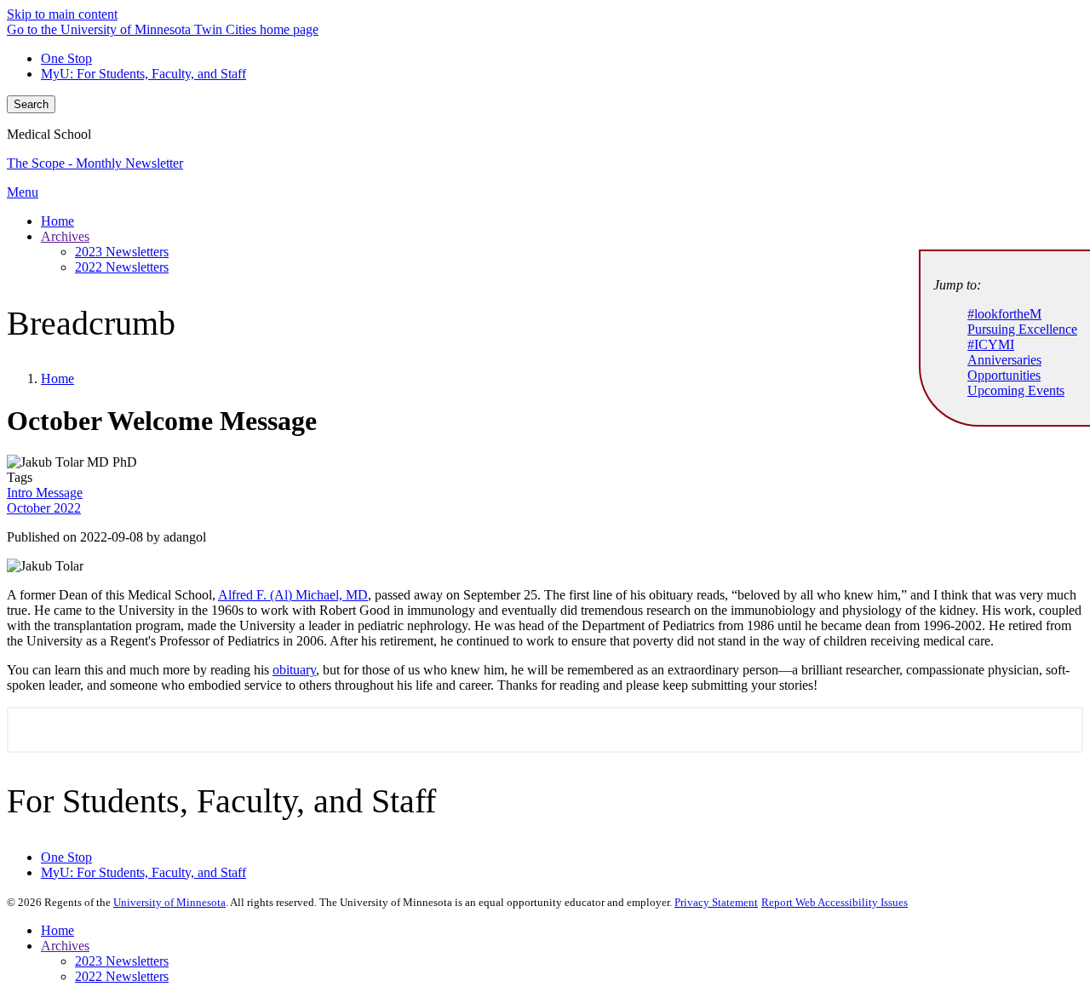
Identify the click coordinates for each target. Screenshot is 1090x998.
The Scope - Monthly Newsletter (95, 163)
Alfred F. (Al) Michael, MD (293, 595)
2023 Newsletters (122, 961)
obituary (294, 669)
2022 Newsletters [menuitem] (122, 267)
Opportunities (1004, 375)
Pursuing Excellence (1022, 329)
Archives (65, 945)
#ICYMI (990, 344)
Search (31, 104)
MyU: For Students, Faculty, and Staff (143, 73)
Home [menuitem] (57, 221)
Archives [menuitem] (65, 236)
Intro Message (45, 492)
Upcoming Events (1015, 390)
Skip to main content (62, 14)
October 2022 (44, 508)
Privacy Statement (716, 902)
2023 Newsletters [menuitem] (122, 251)
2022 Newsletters (122, 976)
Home (57, 378)
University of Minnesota (169, 902)
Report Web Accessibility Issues (834, 902)
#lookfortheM (1004, 314)
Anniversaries (1004, 360)
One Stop (66, 58)
